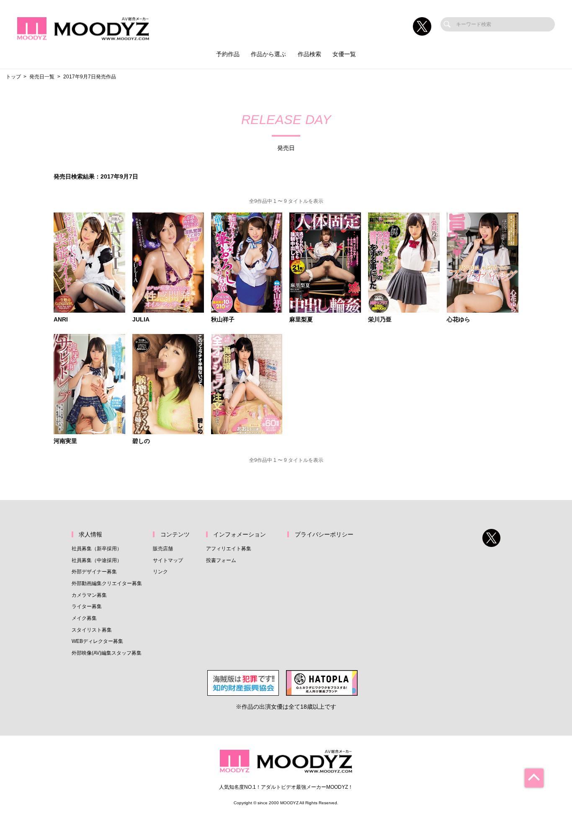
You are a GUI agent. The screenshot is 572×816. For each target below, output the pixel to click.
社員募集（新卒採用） (97, 549)
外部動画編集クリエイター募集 (107, 583)
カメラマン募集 (89, 595)
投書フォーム (221, 560)
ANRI (61, 320)
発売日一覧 (41, 77)
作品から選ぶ (268, 54)
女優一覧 (344, 54)
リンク (160, 572)
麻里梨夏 (301, 320)
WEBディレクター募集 (97, 641)
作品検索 (309, 54)
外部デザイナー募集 (94, 572)
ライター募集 (87, 606)
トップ (13, 77)
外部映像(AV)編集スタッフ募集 (107, 653)
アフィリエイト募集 (228, 549)
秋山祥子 (222, 320)
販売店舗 (163, 549)
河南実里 (65, 441)
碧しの (141, 441)
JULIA (140, 320)
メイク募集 (84, 618)
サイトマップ (168, 560)
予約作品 (228, 54)
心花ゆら (458, 320)
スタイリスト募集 (92, 630)
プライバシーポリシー (324, 534)
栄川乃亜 (380, 320)
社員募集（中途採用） (97, 560)
